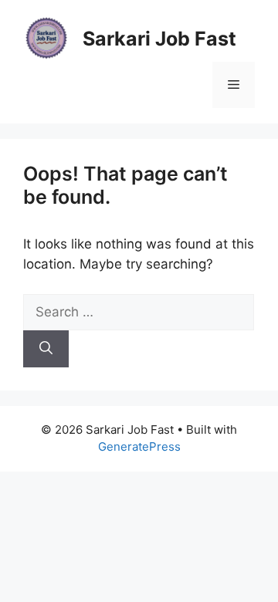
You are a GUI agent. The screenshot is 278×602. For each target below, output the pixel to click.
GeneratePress (139, 446)
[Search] (46, 348)
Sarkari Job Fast (159, 38)
